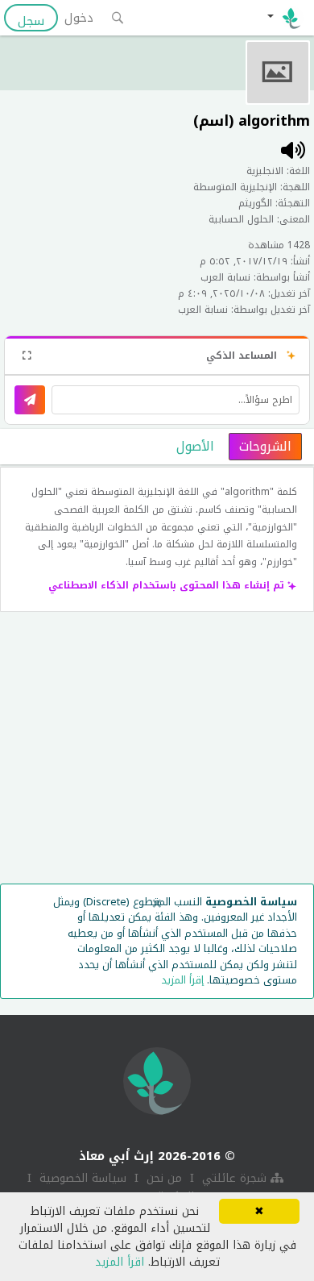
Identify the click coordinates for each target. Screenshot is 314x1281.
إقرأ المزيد (182, 980)
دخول (78, 17)
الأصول (195, 446)
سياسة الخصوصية (80, 1178)
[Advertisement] (157, 751)
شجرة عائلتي (234, 1178)
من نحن (162, 1178)
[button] (284, 17)
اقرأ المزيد (119, 1262)
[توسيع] (26, 355)
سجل (31, 20)
